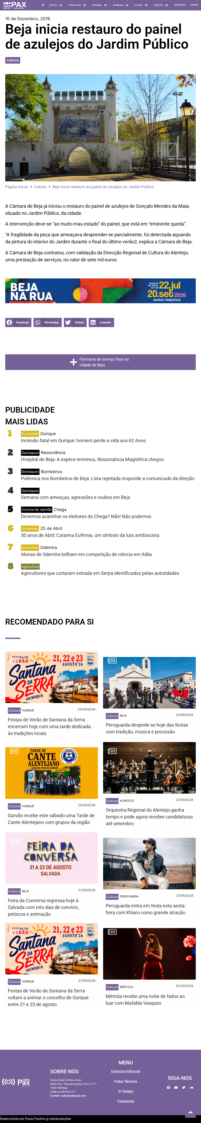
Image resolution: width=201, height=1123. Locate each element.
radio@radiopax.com (73, 1095)
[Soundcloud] (191, 1088)
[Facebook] (168, 1088)
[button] (18, 322)
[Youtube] (176, 1088)
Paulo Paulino (35, 1119)
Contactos (125, 1101)
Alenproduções (60, 1119)
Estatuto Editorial (125, 1071)
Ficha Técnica (125, 1081)
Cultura (13, 60)
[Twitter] (184, 1088)
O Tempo (125, 1091)
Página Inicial (16, 186)
